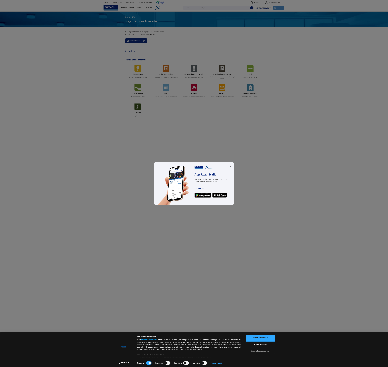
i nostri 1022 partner (149, 340)
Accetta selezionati (260, 344)
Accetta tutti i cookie (260, 338)
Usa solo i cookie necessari (260, 351)
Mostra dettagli (216, 363)
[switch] (167, 363)
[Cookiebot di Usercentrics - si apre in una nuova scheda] (124, 363)
